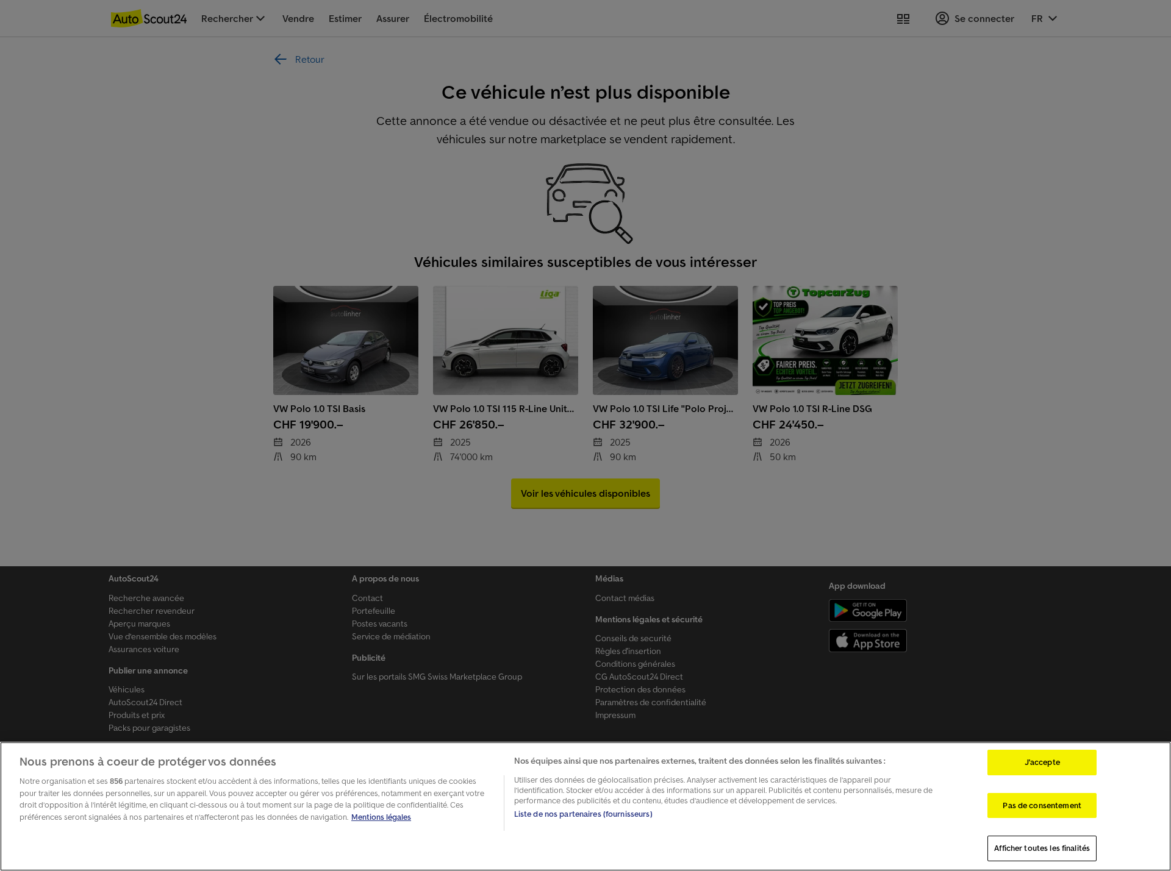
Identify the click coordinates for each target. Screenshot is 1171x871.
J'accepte (1042, 762)
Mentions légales (381, 817)
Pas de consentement (1042, 805)
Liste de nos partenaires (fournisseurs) (583, 814)
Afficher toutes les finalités (1042, 848)
